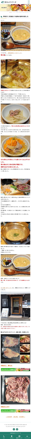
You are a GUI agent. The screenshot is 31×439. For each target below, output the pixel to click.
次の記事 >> (22, 416)
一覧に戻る (15, 416)
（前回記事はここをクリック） (14, 53)
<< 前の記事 (9, 416)
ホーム (10, 12)
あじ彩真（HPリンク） (6, 287)
